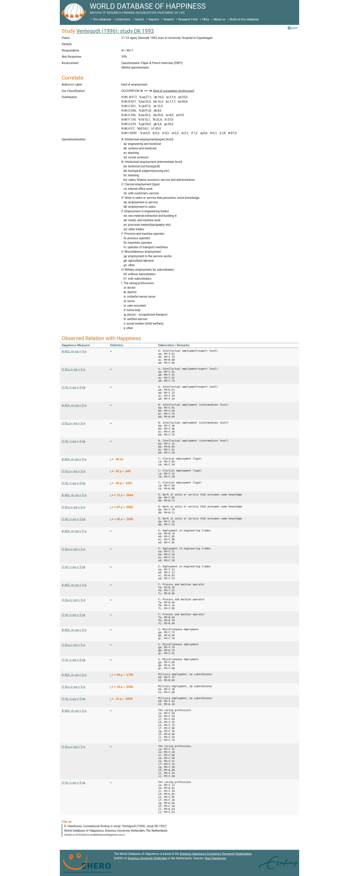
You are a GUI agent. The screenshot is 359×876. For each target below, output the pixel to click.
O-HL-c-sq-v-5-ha (73, 387)
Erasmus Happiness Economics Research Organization (216, 854)
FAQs (205, 19)
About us (219, 19)
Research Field (188, 19)
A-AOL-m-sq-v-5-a (74, 351)
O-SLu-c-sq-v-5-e (73, 369)
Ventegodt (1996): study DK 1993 (115, 31)
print (294, 28)
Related (168, 19)
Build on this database (244, 19)
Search (139, 19)
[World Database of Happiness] (75, 12)
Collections (123, 19)
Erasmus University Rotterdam (147, 858)
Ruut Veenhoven (215, 858)
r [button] (111, 459)
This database (102, 19)
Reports (153, 19)
